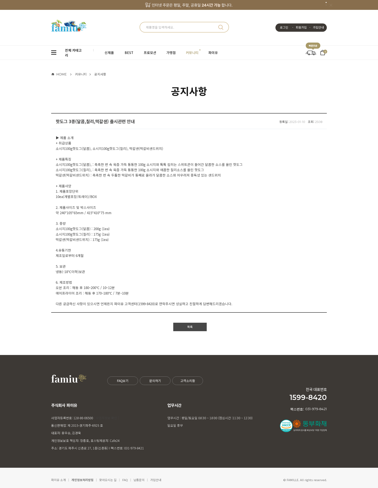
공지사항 (100, 74)
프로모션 (150, 52)
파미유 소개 (58, 480)
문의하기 (155, 380)
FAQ (125, 480)
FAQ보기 (123, 380)
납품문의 (139, 480)
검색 (221, 27)
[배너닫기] (331, 5)
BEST (129, 52)
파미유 (213, 52)
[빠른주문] (310, 52)
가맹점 (171, 52)
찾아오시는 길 (108, 480)
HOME (61, 74)
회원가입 (301, 27)
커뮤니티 (192, 52)
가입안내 (318, 27)
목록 (190, 327)
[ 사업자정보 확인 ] (106, 417)
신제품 (109, 52)
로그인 (284, 27)
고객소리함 (187, 380)
